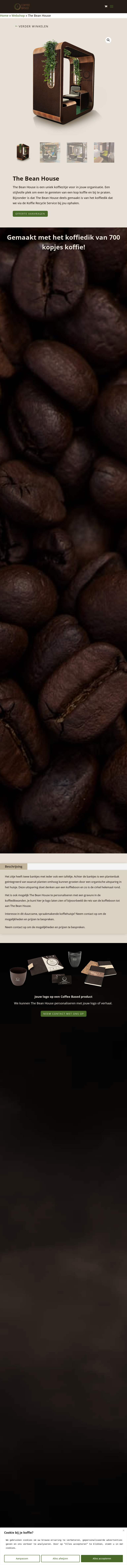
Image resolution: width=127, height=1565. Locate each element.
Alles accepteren (102, 1558)
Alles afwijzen (60, 1558)
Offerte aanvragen (30, 213)
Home (4, 15)
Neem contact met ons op (63, 1013)
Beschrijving (13, 866)
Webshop (18, 15)
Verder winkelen (33, 26)
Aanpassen (22, 1558)
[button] (108, 40)
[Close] (124, 1530)
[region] (63, 1546)
